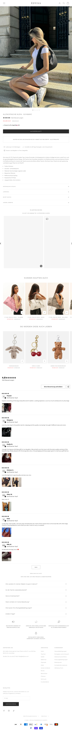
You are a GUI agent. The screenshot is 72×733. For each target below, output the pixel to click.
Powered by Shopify (40, 720)
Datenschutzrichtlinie (60, 656)
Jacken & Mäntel (45, 668)
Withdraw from (58, 668)
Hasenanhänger (14, 365)
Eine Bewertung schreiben (53, 387)
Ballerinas (43, 659)
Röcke (42, 670)
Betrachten (44, 673)
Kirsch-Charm (36, 365)
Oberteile (43, 662)
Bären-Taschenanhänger (58, 365)
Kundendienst (45, 682)
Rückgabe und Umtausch (61, 654)
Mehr (36, 567)
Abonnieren (11, 704)
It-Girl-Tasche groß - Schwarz (13, 317)
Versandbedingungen (60, 651)
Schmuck (43, 679)
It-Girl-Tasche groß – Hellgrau (58, 317)
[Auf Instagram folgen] (9, 711)
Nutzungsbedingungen (61, 659)
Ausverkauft (36, 131)
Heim (42, 651)
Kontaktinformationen (60, 665)
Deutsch (44, 716)
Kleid (42, 665)
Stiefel (42, 656)
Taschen (43, 654)
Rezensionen (58, 662)
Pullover (43, 676)
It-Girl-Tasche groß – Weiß (36, 317)
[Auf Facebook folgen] (4, 711)
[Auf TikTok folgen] (14, 711)
